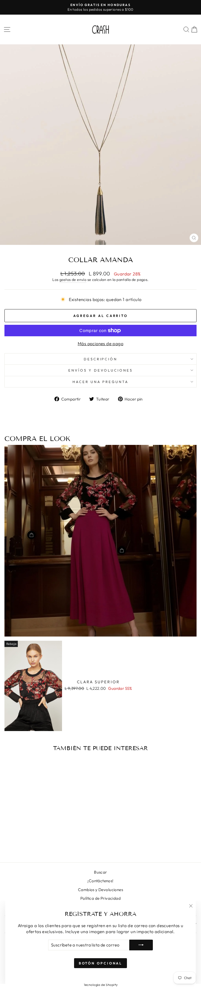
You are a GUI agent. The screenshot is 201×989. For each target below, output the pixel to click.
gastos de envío (72, 279)
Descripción (101, 359)
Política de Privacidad (100, 898)
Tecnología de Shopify (100, 984)
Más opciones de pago (100, 343)
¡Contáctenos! (100, 880)
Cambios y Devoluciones (100, 889)
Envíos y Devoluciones (100, 370)
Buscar (100, 872)
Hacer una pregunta (100, 382)
